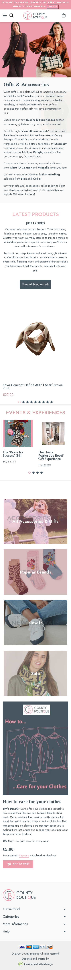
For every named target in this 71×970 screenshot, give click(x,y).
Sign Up (53, 6)
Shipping (24, 855)
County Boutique (30, 953)
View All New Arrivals (35, 284)
